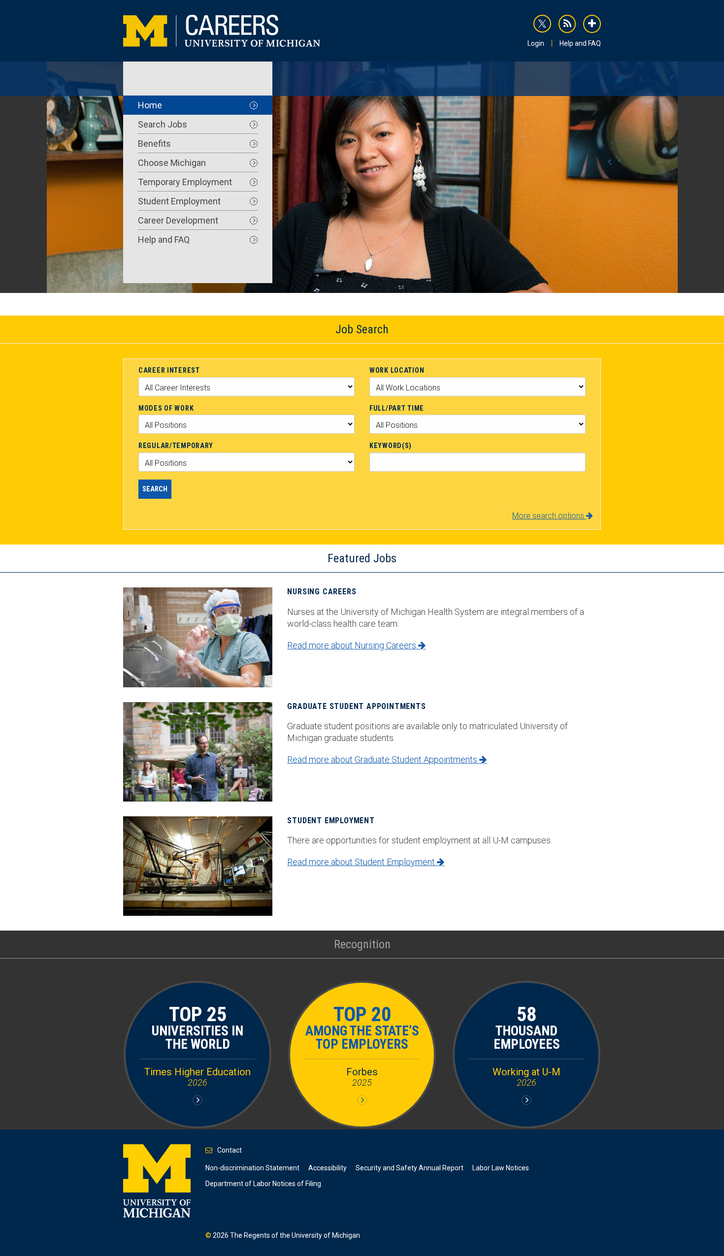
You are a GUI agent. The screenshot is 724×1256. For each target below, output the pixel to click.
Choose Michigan (172, 163)
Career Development (178, 220)
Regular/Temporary (175, 446)
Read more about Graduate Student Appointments (383, 759)
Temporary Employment (185, 182)
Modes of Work (166, 408)
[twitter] (542, 23)
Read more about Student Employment (362, 862)
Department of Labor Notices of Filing (263, 1184)
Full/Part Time (396, 408)
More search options (549, 515)
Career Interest (169, 370)
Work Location (396, 370)
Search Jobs (162, 124)
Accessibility (327, 1168)
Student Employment (179, 201)
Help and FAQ (580, 43)
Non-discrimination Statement (252, 1168)
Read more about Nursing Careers (352, 645)
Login (535, 43)
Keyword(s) (390, 446)
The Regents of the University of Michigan (295, 1235)
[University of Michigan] (157, 1180)
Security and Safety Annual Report (409, 1168)
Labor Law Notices (500, 1168)
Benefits (154, 143)
